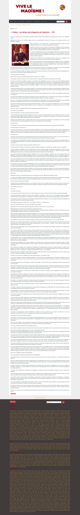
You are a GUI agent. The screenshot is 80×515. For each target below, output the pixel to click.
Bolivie (11, 444)
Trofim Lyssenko (64, 508)
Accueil (11, 21)
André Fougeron (55, 472)
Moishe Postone (50, 499)
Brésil (14, 444)
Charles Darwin (43, 476)
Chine (31, 444)
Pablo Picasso (12, 502)
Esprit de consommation (60, 418)
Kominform (29, 458)
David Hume (32, 479)
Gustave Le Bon (54, 487)
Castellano (52, 413)
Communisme (67, 414)
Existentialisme (13, 420)
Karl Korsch (46, 493)
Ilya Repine (24, 489)
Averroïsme (58, 412)
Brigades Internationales (14, 455)
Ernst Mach (45, 481)
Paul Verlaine (49, 502)
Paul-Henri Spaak (55, 502)
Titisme (43, 437)
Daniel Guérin (12, 479)
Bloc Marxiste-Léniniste (65, 454)
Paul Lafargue (43, 502)
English (40, 418)
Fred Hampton (60, 483)
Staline (12, 393)
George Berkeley (67, 484)
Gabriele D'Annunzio (31, 484)
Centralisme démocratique (65, 413)
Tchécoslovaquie (29, 448)
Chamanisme (16, 414)
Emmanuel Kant (18, 481)
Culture (68, 416)
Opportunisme (58, 428)
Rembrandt (62, 504)
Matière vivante (17, 427)
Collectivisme (50, 414)
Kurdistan (15, 447)
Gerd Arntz (16, 487)
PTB (29, 463)
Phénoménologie (29, 429)
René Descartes (13, 506)
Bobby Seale (41, 474)
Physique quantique (53, 429)
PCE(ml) (39, 462)
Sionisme (58, 435)
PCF (45, 462)
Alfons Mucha (26, 472)
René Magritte (19, 506)
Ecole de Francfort (21, 418)
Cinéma (34, 414)
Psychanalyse (62, 431)
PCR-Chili (59, 462)
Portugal (68, 447)
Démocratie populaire (59, 444)
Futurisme (57, 420)
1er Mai (18, 410)
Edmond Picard (16, 480)
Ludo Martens (42, 496)
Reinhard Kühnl (56, 504)
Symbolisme (61, 436)
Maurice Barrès (34, 498)
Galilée (36, 484)
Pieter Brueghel (63, 503)
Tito (45, 508)
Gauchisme (64, 420)
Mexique (25, 447)
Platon (16, 504)
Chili (29, 444)
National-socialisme (39, 459)
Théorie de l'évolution (17, 437)
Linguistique (21, 425)
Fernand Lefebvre (26, 483)
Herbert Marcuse (29, 488)
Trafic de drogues (49, 437)
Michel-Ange (23, 499)
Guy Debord (60, 487)
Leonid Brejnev (13, 496)
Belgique (68, 443)
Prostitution (50, 431)
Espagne (15, 446)
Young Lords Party (22, 466)
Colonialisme (56, 414)
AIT (10, 454)
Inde (57, 446)
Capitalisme (36, 413)
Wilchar (11, 511)
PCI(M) (48, 462)
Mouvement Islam (15, 459)
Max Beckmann (47, 498)
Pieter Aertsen (56, 503)
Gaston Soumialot (41, 484)
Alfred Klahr (31, 472)
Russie (21, 448)
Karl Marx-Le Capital (58, 493)
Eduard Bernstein (30, 480)
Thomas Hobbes (24, 508)
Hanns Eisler (65, 487)
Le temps (52, 424)
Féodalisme (23, 420)
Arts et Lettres (38, 412)
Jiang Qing (26, 492)
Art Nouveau (32, 412)
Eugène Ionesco (13, 483)
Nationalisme (57, 427)
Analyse (15, 21)
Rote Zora (52, 463)
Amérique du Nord (33, 443)
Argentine (46, 443)
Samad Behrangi (67, 506)
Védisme (17, 439)
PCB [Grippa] (34, 462)
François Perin (44, 483)
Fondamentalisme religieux (44, 420)
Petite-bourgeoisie (22, 429)
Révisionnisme (58, 432)
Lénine (51, 495)
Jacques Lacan (61, 489)
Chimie (25, 414)
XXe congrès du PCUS (42, 439)
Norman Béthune (48, 500)
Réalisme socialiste (36, 432)
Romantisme (67, 433)
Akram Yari (19, 470)
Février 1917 (28, 420)
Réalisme (30, 432)
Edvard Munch (37, 480)
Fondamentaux (29, 21)
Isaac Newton (41, 489)
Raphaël (47, 504)
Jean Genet (40, 491)
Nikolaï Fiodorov (26, 500)
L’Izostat (35, 458)
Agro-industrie (26, 410)
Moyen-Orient (29, 447)
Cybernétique (12, 417)
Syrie (24, 448)
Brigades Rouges (23, 455)
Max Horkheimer (54, 498)
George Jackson (13, 485)
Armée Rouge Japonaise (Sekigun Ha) (40, 454)
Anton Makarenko (20, 473)
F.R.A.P (24, 457)
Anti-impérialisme (45, 410)
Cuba (50, 444)
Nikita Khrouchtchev (18, 500)
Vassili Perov (16, 510)
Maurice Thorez (40, 498)
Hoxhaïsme (57, 421)
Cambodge (21, 444)
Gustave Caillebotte (39, 487)
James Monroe (13, 491)
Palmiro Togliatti (19, 502)
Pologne (64, 447)
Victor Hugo (29, 510)
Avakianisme (53, 412)
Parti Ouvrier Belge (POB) (26, 462)
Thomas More (31, 508)
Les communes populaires (60, 424)
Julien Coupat (18, 493)
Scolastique (24, 435)
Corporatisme (46, 416)
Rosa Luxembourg (48, 506)
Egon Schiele (42, 480)
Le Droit (38, 424)
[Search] (66, 22)
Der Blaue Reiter (33, 417)
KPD (32, 458)
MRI (22, 459)
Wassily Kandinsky (66, 510)
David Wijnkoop (39, 479)
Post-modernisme (23, 431)
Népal (34, 447)
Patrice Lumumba (30, 502)
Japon (69, 446)
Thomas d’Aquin (17, 508)
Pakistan (49, 447)
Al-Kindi (27, 470)
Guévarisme (46, 421)
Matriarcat (23, 427)
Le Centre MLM (21, 21)
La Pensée (23, 424)
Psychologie (67, 431)
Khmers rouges (23, 458)
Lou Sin (17, 496)
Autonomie (50, 454)
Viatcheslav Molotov (23, 510)
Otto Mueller (62, 500)
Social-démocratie (13, 465)
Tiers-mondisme (39, 437)
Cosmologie (52, 416)
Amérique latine (41, 443)
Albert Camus (37, 470)
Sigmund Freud (33, 507)
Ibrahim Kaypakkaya (17, 489)
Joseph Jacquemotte (53, 492)
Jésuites (18, 458)
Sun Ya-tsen (56, 507)
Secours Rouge (67, 463)
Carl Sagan (68, 474)
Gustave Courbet (47, 487)
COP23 (41, 416)
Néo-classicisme (13, 428)
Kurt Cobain (29, 495)
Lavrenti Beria (41, 495)
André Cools (49, 472)
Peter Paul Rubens (63, 502)
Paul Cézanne (37, 502)
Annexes (40, 410)
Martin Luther (27, 498)
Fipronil (33, 420)
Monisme (36, 427)
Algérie (23, 443)
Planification (60, 429)
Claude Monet (31, 477)
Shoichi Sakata (26, 507)
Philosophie (36, 429)
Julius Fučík (35, 493)
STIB (18, 465)
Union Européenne (47, 448)
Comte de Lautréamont (38, 477)
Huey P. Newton (64, 488)
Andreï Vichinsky (13, 473)
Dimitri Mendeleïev (52, 479)
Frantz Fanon (49, 483)
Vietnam (11, 450)
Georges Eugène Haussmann (34, 485)
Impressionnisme (13, 422)
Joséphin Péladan (61, 492)
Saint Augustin (55, 506)
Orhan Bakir (54, 500)
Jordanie (11, 447)
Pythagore (30, 504)
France (35, 446)
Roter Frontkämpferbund (59, 463)
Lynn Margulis (55, 496)
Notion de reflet (42, 428)
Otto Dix (58, 500)
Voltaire (48, 510)
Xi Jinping (27, 511)
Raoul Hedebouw (42, 504)
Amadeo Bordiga (37, 472)
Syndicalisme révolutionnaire (25, 465)
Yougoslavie (15, 450)
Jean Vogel (50, 491)
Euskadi (28, 446)
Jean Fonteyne (34, 491)
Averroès (61, 473)
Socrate (48, 507)
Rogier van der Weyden (26, 506)
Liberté (17, 425)
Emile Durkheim (54, 480)
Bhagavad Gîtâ (67, 412)
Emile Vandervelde (66, 480)
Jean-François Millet (57, 491)
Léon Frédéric (56, 495)
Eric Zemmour (29, 481)
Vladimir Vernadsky (43, 510)
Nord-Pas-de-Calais (44, 447)
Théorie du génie (25, 437)
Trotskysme (60, 437)
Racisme (25, 432)
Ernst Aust (35, 481)
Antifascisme (59, 410)
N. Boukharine (56, 499)
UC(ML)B (38, 465)
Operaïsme (24, 461)
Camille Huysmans (54, 474)
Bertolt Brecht (29, 474)
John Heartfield (31, 492)
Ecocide (15, 418)
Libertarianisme (13, 425)
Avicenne (65, 473)
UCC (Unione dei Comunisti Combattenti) (49, 465)
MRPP (25, 459)
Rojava (13, 448)
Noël (29, 428)
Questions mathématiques (18, 432)
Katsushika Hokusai (66, 493)
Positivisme (17, 431)
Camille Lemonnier (61, 474)
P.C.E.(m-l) (31, 461)
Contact (45, 21)
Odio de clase (16, 461)
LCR (50, 458)
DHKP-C (66, 455)
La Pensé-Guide (17, 424)
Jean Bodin (29, 491)
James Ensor (67, 489)
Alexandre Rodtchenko (18, 472)
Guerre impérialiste (32, 421)
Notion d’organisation (34, 428)
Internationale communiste (59, 457)
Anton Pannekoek (27, 473)
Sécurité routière (45, 435)
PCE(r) (42, 462)
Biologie (15, 413)
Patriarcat (63, 428)
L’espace (68, 422)
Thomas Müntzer (37, 508)
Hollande (50, 446)
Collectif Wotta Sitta (48, 455)
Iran (61, 446)
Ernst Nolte (50, 481)
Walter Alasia (53, 510)
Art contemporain (27, 412)
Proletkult (45, 431)
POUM (17, 463)
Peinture (16, 429)
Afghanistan (12, 443)
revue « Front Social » (23, 433)
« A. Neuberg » (13, 470)
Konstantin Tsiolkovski (21, 495)
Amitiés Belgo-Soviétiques (23, 454)
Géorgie (38, 446)
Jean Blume (24, 491)
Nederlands (68, 427)
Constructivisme (26, 416)
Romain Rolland (41, 506)
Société (21, 436)
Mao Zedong (67, 496)
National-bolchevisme (31, 459)
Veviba (27, 439)
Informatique (19, 422)
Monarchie (32, 427)
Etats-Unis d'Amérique (22, 446)
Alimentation (31, 410)
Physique (47, 429)
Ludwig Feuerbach (49, 496)
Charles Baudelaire (36, 476)
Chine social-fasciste (37, 444)
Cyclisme (17, 417)
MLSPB (61, 458)
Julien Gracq (24, 493)
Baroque (62, 412)
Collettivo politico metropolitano (58, 455)
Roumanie (17, 448)
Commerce (62, 414)
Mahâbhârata (42, 425)
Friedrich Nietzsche (13, 484)
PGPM (66, 462)
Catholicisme (56, 413)
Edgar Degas (65, 479)
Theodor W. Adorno (62, 507)
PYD (31, 463)
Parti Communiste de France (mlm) (63, 461)
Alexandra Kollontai (52, 470)
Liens (42, 21)
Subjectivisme (44, 436)
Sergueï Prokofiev (19, 507)
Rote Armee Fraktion (45, 463)
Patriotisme (68, 428)
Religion (53, 432)
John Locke (37, 492)
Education (36, 418)
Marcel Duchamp (13, 498)
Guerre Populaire (40, 421)
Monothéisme (41, 427)
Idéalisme (62, 421)
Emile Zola (12, 481)
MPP (20, 459)
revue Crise (39, 433)
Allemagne (27, 443)
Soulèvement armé (28, 436)
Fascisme (28, 457)
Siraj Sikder (44, 507)
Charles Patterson (57, 476)
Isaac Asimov (29, 489)
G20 (60, 420)
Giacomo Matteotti (22, 487)
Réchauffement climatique (46, 432)
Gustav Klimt (32, 487)
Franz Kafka (55, 483)
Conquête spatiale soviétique (16, 416)
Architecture (20, 412)
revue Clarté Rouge (32, 433)
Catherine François (22, 476)
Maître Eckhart (62, 496)
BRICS (23, 413)
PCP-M (55, 462)
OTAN (28, 461)
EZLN (21, 457)
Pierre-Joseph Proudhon (48, 503)
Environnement (45, 418)
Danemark (53, 444)
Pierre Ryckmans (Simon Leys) (36, 503)
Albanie (19, 443)
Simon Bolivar (39, 507)
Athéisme (48, 412)
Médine (65, 498)
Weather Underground (14, 466)
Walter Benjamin (59, 510)
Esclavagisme (51, 418)
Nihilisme (25, 428)
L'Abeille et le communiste (61, 422)
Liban (19, 447)
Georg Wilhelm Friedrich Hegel (57, 484)
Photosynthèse (42, 429)
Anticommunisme (53, 410)
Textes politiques (36, 21)
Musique (52, 427)
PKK (69, 462)
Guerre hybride (25, 421)
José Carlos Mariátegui (44, 492)
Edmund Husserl (23, 480)
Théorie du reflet (32, 437)
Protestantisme (56, 431)
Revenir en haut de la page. (40, 397)
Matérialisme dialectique (60, 425)
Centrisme (12, 414)
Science (19, 435)
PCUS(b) (63, 462)
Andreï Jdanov (67, 472)
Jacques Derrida (48, 489)
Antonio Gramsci (34, 473)
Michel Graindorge (16, 499)
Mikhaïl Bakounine (34, 499)
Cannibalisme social (29, 413)
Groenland (46, 446)
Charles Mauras (50, 476)
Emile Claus (48, 480)
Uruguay (63, 448)
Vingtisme (31, 439)
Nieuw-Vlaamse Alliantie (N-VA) (59, 459)
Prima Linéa (21, 463)
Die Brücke (63, 417)
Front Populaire (47, 457)
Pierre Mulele (27, 503)
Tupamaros (34, 465)
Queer (11, 432)
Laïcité (27, 424)
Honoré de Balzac (47, 488)
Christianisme (30, 414)
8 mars (21, 410)
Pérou (61, 447)
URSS (15, 393)
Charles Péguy (64, 476)
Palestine (53, 447)
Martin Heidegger (20, 498)
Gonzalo (28, 487)
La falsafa (12, 424)
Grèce (42, 446)
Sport (33, 436)
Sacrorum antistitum (14, 435)
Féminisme (18, 420)
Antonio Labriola (41, 473)
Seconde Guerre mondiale (36, 435)
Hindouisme (52, 421)
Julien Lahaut (29, 493)
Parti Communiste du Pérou (15, 462)
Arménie (50, 443)
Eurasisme (68, 418)
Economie (32, 418)
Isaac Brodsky (35, 489)
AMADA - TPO (14, 454)
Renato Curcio (67, 504)
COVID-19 (57, 416)
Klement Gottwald (13, 495)
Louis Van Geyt (36, 496)
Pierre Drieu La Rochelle (19, 503)
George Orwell (26, 485)
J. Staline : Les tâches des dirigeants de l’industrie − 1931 (33, 32)
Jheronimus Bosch (19, 492)
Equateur (11, 446)
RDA (10, 448)
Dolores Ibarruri (59, 479)
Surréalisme (50, 436)
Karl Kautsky (40, 493)
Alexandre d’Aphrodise (61, 470)
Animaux (36, 410)
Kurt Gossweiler (35, 495)
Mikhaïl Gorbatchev (42, 499)
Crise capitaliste (63, 416)
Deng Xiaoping (45, 479)
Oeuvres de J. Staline (26, 24)
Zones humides (50, 439)
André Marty (61, 472)
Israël (63, 446)
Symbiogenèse (56, 436)
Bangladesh (63, 443)
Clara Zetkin (16, 477)
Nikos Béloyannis (33, 500)
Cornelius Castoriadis (66, 477)
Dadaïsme (21, 417)
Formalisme (52, 420)
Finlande (32, 446)
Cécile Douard (29, 476)
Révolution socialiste (14, 433)
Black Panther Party (56, 454)
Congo (47, 444)
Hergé (34, 488)
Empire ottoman (67, 444)
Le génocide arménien (45, 424)
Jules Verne (67, 492)
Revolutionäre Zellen (37, 463)
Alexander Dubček (44, 470)
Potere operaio (13, 463)
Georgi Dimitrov (64, 485)
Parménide (25, 502)
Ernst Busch (39, 481)
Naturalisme (62, 427)
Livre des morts (28, 425)
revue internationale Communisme (48, 433)
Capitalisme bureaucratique (44, 413)
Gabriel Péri (24, 484)
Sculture (28, 435)
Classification (44, 414)
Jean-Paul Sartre (64, 491)
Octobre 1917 (52, 428)
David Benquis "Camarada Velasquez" (22, 479)
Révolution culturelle (66, 432)
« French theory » (13, 410)
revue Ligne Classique (60, 433)
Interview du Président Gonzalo (38, 422)
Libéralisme (67, 424)
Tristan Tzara (57, 508)
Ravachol (51, 504)
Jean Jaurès (45, 491)
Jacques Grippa (55, 489)
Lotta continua (54, 458)
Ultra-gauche (65, 437)
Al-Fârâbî (23, 470)
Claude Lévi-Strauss (24, 477)
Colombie (43, 444)
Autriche (54, 443)
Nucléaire (47, 428)
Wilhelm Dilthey (16, 511)
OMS (20, 461)
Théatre (11, 437)
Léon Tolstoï (61, 495)
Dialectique (58, 417)
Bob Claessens (36, 474)
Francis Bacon (38, 483)
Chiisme (21, 414)
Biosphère (20, 413)
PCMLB (51, 462)
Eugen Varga (67, 481)
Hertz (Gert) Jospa (40, 488)
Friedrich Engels (67, 483)
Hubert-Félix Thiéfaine (56, 488)
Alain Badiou (31, 470)
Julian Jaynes (12, 493)
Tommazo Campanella (50, 508)
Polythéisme (12, 431)
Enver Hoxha (23, 481)
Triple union (55, 437)
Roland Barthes (35, 506)
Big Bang (11, 413)
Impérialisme (67, 421)
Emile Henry (60, 480)
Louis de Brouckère (29, 496)
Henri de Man (23, 488)
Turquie (38, 448)
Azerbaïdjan (58, 443)
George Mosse (19, 485)
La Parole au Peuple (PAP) (43, 458)
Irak (59, 446)
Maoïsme (47, 425)
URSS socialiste (58, 448)
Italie (66, 446)
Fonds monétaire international (37, 457)
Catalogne (26, 444)
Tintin (42, 508)
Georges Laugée (44, 485)
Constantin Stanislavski (56, 477)
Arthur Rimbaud (51, 473)
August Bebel (56, 473)
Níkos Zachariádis (40, 500)
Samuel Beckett (13, 507)
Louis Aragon (22, 496)
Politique (68, 429)
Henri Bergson (17, 488)
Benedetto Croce (16, 474)
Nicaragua (37, 447)
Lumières (33, 425)
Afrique (16, 443)
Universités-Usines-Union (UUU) (64, 465)
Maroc (21, 447)
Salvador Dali (60, 506)
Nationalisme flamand (48, 459)
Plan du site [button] (13, 401)
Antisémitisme (15, 412)
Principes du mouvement (38, 431)
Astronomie (44, 412)
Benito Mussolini (23, 474)
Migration (27, 427)
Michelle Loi (28, 499)
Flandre (37, 420)
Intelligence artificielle (26, 422)
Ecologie (27, 418)
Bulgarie (17, 444)
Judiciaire (53, 422)
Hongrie (53, 446)
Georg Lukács (48, 484)
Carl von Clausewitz (14, 476)
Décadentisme (26, 417)
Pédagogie (12, 429)
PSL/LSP (26, 463)
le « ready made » (32, 424)
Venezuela (68, 448)
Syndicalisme (67, 436)
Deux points (42, 417)
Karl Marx (51, 493)
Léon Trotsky (67, 495)
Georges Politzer (51, 485)
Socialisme (18, 436)
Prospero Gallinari (24, 504)
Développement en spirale (51, 417)
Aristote (45, 473)
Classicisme (39, 414)
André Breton (43, 472)
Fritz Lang (20, 484)
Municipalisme (47, 427)
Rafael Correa (35, 504)
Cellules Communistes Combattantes (36, 455)
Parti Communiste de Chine (51, 461)
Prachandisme (30, 431)
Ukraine (42, 448)
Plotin (19, 504)
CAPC (28, 455)
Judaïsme (49, 422)
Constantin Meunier (47, 477)
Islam (45, 422)
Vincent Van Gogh (35, 510)
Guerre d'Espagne (17, 421)
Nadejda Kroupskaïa (63, 499)
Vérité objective (23, 439)
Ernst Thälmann (55, 481)
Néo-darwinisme (20, 428)
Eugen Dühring (62, 481)
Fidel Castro (32, 483)
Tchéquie (35, 448)
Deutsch (38, 417)
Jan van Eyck (18, 491)
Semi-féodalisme (52, 435)
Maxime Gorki (60, 498)
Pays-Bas (58, 447)
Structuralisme (38, 436)
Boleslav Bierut (47, 474)
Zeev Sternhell (32, 511)
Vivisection (36, 439)
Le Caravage (47, 495)
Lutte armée (37, 425)
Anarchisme (30, 454)
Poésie (64, 429)
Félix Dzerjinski (19, 483)
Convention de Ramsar (34, 416)
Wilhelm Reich (22, 511)
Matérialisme (52, 425)
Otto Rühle (68, 500)
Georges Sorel (58, 485)
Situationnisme (64, 435)
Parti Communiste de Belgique (39, 461)
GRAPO (51, 457)
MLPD (58, 458)
